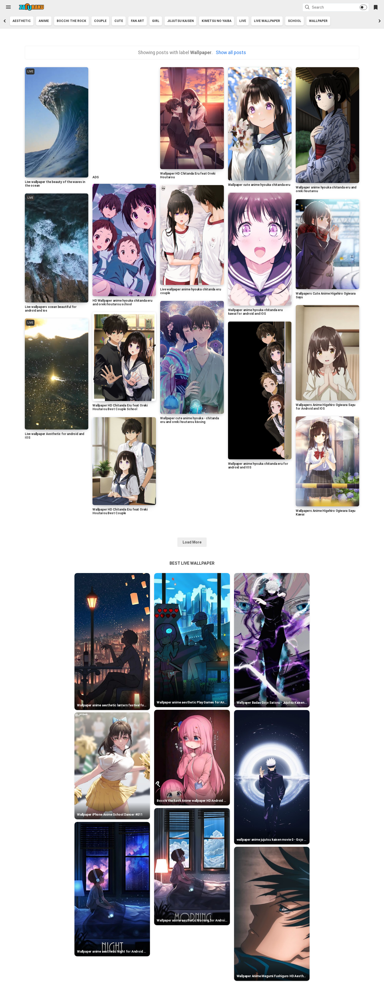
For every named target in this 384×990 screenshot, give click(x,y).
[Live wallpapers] (31, 7)
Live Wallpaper (267, 21)
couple (100, 21)
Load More (192, 542)
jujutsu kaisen (180, 21)
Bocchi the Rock (71, 21)
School (294, 21)
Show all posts (231, 52)
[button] (308, 7)
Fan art (137, 21)
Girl (155, 21)
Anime (44, 21)
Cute (118, 21)
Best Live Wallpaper (192, 563)
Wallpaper (318, 21)
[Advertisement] (123, 119)
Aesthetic (22, 21)
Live (242, 21)
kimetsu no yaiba (216, 21)
